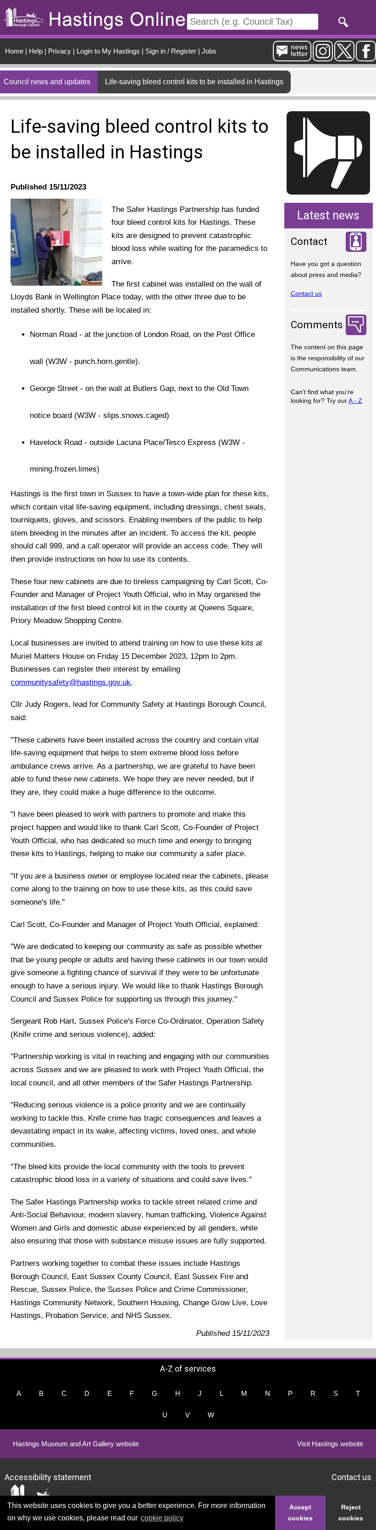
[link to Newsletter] (292, 57)
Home (14, 51)
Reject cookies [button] (350, 1512)
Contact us (306, 293)
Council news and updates (47, 82)
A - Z (355, 400)
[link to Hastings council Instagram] (323, 57)
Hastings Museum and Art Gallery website (76, 1444)
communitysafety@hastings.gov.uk (71, 682)
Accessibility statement (48, 1477)
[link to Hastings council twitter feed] (344, 57)
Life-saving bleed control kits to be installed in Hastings (194, 82)
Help (36, 51)
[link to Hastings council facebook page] (366, 57)
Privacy (59, 51)
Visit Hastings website (330, 1444)
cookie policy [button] (162, 1518)
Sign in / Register (170, 51)
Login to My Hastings (108, 51)
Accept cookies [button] (300, 1512)
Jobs (209, 51)
